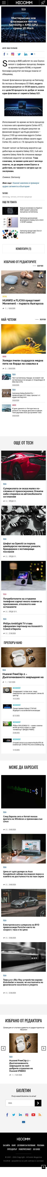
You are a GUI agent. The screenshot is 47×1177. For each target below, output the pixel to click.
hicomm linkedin (20, 1116)
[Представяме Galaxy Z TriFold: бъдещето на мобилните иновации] (7, 708)
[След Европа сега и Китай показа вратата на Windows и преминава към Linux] (23, 794)
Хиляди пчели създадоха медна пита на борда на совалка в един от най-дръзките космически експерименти (22, 367)
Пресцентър (12, 1151)
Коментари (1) (23, 248)
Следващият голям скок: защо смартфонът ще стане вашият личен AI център (28, 695)
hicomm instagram (27, 1116)
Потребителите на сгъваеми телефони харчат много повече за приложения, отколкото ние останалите (22, 604)
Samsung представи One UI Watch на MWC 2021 (31, 232)
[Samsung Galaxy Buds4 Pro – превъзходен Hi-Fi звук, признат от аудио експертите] (6, 396)
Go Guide (36, 1151)
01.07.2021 (23, 35)
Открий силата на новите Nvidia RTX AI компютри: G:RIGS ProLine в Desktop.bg (28, 745)
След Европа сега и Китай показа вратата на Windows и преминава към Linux (22, 820)
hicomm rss (40, 1116)
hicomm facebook (7, 1116)
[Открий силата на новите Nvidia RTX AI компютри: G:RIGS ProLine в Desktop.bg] (7, 742)
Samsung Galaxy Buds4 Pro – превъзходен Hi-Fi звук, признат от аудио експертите (26, 397)
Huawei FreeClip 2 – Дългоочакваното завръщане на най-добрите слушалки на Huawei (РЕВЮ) (23, 680)
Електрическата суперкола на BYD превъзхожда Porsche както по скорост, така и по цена (21, 929)
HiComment (16, 690)
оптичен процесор (24, 197)
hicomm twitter (14, 1116)
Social (4, 298)
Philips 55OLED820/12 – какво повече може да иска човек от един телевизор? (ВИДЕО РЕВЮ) (27, 729)
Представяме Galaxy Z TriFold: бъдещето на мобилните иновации (26, 711)
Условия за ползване (26, 1147)
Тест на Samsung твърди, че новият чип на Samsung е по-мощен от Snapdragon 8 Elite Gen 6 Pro (28, 382)
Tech (23, 9)
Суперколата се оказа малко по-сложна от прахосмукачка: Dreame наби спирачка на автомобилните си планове (23, 494)
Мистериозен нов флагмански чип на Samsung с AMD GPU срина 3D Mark (23, 23)
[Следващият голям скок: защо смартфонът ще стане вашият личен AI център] (7, 692)
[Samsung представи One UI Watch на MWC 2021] (10, 234)
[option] (23, 381)
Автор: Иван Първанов (9, 48)
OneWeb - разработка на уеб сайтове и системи (23, 1162)
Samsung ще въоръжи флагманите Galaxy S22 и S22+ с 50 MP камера (32, 220)
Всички (40, 266)
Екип (14, 1147)
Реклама (40, 1147)
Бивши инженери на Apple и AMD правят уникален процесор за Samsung (31, 210)
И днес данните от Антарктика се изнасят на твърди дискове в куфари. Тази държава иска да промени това (27, 412)
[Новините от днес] (43, 3)
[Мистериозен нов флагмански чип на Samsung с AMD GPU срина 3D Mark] (13, 54)
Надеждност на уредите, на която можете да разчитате (20, 304)
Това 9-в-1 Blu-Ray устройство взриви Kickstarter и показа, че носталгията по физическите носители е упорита (23, 984)
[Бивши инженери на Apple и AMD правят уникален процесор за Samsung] (10, 211)
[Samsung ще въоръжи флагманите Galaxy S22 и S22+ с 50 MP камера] (10, 222)
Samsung (5, 197)
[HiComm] (24, 2)
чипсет (13, 197)
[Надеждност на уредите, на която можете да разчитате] (23, 283)
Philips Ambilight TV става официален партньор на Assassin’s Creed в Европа (23, 628)
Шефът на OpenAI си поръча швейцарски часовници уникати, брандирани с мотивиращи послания (22, 549)
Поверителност (25, 1151)
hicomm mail (23, 1124)
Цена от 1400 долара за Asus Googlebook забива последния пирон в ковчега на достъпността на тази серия (23, 875)
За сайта (6, 1147)
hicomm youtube (33, 1116)
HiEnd (4, 358)
